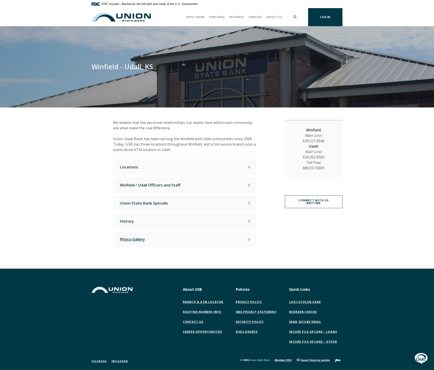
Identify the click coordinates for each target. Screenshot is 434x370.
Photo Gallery (132, 239)
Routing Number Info (202, 312)
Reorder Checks (303, 312)
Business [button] (237, 17)
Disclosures (246, 332)
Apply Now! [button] (195, 17)
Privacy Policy (249, 302)
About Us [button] (274, 17)
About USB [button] (192, 289)
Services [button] (255, 17)
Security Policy (250, 322)
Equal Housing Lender (315, 360)
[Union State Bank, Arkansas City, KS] (121, 17)
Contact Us (193, 322)
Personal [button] (217, 17)
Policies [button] (243, 289)
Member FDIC (283, 360)
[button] (185, 167)
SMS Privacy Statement (256, 312)
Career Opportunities (202, 332)
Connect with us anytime (313, 201)
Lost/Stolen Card (305, 302)
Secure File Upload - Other (314, 342)
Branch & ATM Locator (203, 302)
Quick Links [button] (299, 289)
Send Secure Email (306, 322)
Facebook (99, 361)
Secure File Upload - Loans (313, 332)
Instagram (119, 361)
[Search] (295, 17)
